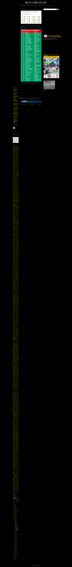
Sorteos (15, 461)
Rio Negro (16, 432)
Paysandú (14, 398)
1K (15, 148)
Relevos (17, 425)
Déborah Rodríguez (15, 268)
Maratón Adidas (16, 350)
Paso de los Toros (15, 397)
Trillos (13, 475)
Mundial (17, 368)
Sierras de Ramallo (14, 458)
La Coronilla (16, 331)
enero (15, 557)
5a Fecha (15, 156)
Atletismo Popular (16, 175)
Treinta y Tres (16, 474)
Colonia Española (15, 243)
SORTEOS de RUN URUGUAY (15, 110)
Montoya (14, 367)
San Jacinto (16, 441)
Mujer (14, 368)
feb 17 (15, 540)
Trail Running (15, 472)
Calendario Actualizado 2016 (15, 198)
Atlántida (17, 174)
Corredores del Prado (15, 254)
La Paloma (15, 333)
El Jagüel (16, 281)
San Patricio (16, 444)
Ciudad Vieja (16, 235)
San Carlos (16, 439)
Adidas (15, 162)
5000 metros (17, 155)
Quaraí (15, 417)
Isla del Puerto (14, 316)
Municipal (16, 370)
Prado (17, 406)
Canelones (15, 217)
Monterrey (16, 365)
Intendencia (17, 312)
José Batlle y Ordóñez (16, 320)
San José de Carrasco (15, 443)
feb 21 (15, 536)
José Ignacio (15, 321)
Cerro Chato (17, 226)
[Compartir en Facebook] (25, 101)
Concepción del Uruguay (15, 249)
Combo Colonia (15, 247)
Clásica (14, 236)
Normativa (16, 374)
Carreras (17, 223)
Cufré (13, 266)
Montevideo (15, 366)
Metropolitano (14, 363)
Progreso (17, 407)
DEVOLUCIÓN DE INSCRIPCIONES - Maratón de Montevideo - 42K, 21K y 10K (15, 90)
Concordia (17, 250)
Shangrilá (15, 457)
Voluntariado (14, 489)
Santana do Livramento (15, 451)
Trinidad (15, 475)
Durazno (16, 276)
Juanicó (16, 323)
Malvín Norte (14, 348)
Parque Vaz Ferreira (15, 394)
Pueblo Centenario (15, 410)
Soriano (17, 460)
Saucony (14, 454)
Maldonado (16, 346)
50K (13, 156)
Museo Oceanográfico (15, 370)
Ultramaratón (14, 478)
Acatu (17, 161)
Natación (14, 371)
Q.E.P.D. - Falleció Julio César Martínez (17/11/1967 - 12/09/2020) (15, 93)
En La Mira (15, 283)
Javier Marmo (14, 319)
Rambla (14, 419)
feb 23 (15, 534)
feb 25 (15, 532)
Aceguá (14, 162)
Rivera (17, 433)
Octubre (14, 378)
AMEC (13, 168)
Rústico (14, 437)
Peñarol (14, 399)
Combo (17, 246)
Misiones (14, 365)
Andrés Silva (15, 168)
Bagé (16, 178)
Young (13, 492)
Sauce (17, 453)
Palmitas (16, 382)
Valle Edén (15, 482)
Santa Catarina (15, 448)
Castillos (15, 225)
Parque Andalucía (16, 385)
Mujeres (16, 368)
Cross (16, 261)
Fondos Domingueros (15, 298)
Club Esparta (16, 238)
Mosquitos (16, 367)
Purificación (14, 417)
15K (16, 147)
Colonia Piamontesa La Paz (15, 245)
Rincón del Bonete (16, 430)
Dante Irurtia (17, 267)
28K (13, 152)
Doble (16, 274)
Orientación (16, 381)
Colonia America (16, 241)
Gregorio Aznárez (16, 303)
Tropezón (17, 475)
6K (17, 157)
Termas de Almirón (16, 468)
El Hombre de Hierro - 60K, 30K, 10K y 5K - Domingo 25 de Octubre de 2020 (51, 55)
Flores (15, 294)
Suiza (15, 465)
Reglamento (15, 425)
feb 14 (15, 543)
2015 (17, 149)
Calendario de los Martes (15, 199)
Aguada (16, 164)
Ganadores (17, 300)
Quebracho (17, 417)
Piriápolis (14, 401)
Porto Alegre (16, 405)
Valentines (17, 481)
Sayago (15, 454)
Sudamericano (17, 462)
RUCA (15, 436)
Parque (14, 385)
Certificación (17, 230)
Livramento (15, 342)
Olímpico (15, 380)
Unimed (16, 478)
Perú (14, 400)
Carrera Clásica (14, 221)
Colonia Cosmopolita (15, 242)
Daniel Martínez (14, 267)
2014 (16, 149)
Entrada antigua (39, 104)
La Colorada (16, 330)
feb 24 (15, 533)
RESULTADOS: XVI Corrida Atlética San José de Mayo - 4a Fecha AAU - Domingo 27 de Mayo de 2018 (15, 113)
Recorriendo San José (15, 423)
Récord (16, 420)
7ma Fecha (16, 159)
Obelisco (17, 377)
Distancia (15, 274)
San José (17, 442)
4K (14, 154)
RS (13, 436)
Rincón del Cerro (15, 431)
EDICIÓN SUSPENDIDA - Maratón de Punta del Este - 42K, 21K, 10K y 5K (15, 100)
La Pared (14, 334)
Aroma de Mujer (16, 173)
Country (14, 260)
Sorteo (13, 461)
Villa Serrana (15, 488)
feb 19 (15, 538)
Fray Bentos (14, 299)
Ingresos (14, 309)
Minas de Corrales (15, 364)
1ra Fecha (14, 149)
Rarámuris (17, 419)
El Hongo (14, 281)
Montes (17, 365)
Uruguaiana (17, 479)
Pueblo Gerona (15, 411)
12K (14, 147)
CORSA (16, 258)
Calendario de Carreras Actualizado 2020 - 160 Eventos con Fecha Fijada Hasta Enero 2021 (15, 104)
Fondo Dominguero (15, 297)
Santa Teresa (14, 450)
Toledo (14, 470)
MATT (16, 356)
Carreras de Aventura (15, 224)
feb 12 (15, 545)
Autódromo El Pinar (16, 176)
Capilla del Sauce (16, 219)
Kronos (17, 327)
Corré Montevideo (15, 252)
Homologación (15, 307)
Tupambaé (16, 476)
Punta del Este (16, 415)
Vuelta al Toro (17, 490)
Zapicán (17, 492)
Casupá (16, 225)
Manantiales (14, 349)
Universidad (14, 479)
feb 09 (15, 547)
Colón (17, 240)
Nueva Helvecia (15, 375)
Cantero (14, 219)
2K (16, 152)
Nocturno (14, 374)
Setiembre (16, 456)
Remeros (16, 426)
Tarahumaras (14, 467)
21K (13, 150)
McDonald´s (15, 357)
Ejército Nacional (16, 278)
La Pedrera (17, 334)
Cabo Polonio (14, 194)
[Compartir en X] (24, 101)
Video (14, 485)
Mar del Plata (17, 349)
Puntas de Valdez (16, 416)
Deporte (17, 268)
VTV (15, 490)
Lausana (14, 339)
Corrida (17, 254)
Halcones (14, 306)
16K (17, 147)
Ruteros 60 (17, 437)
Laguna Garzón (14, 336)
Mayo (13, 357)
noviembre (15, 510)
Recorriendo (17, 422)
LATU (17, 338)
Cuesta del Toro (16, 265)
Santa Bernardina (15, 447)
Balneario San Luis (15, 182)
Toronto (14, 471)
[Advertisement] (31, 90)
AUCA (13, 176)
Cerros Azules (14, 230)
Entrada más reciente (23, 104)
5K (17, 156)
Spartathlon (17, 461)
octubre (15, 511)
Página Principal (31, 104)
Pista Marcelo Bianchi (16, 403)
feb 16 (15, 541)
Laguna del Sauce (16, 335)
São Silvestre (14, 452)
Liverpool (14, 341)
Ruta (15, 437)
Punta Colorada (16, 414)
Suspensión (17, 465)
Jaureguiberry (17, 318)
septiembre (15, 512)
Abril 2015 (15, 161)
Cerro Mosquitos (14, 229)
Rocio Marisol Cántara (16, 434)
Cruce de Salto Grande (15, 263)
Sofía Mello (16, 459)
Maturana (17, 356)
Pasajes (17, 394)
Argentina (14, 172)
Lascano (16, 338)
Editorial (16, 277)
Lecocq (17, 339)
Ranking (16, 419)
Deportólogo (16, 269)
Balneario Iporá (15, 180)
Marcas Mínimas (16, 354)
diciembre (15, 509)
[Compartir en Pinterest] (26, 101)
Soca (14, 459)
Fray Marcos (17, 299)
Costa (17, 258)
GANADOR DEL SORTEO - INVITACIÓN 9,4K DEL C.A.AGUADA (16, 529)
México (16, 363)
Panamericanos (16, 383)
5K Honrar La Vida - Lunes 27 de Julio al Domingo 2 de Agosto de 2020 (15, 117)
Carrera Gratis (15, 223)
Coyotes (16, 260)
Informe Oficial (16, 308)
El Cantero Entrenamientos (15, 279)
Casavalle (17, 224)
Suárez (13, 462)
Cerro (15, 226)
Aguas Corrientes (16, 165)
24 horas (14, 151)
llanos (17, 342)
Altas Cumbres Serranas (16, 167)
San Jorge (15, 442)
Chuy (16, 231)
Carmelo (14, 220)
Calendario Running (15, 201)
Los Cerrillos (17, 343)
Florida (14, 295)
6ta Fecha (15, 158)
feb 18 (15, 539)
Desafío (17, 269)
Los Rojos (16, 345)
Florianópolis (17, 294)
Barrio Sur (16, 187)
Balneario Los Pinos (16, 181)
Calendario (17, 194)
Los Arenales (14, 343)
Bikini (17, 190)
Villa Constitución (16, 485)
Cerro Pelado (17, 229)
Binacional (14, 191)
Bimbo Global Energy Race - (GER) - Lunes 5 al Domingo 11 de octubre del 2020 (15, 97)
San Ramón (16, 445)
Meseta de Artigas (16, 362)
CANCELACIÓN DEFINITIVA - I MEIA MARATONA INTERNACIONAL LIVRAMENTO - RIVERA (15, 121)
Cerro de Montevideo (15, 227)
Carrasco (17, 220)
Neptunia (14, 372)
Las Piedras (14, 338)
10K (15, 146)
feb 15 (15, 542)
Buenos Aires (16, 193)
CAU (17, 225)
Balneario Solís (15, 183)
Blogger (39, 565)
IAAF (17, 307)
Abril (13, 161)
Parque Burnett (17, 386)
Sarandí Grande (15, 453)
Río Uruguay (15, 433)
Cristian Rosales (14, 261)
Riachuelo (15, 428)
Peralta (15, 399)
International (17, 313)
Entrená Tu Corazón (15, 285)
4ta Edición (16, 154)
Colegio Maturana (15, 240)
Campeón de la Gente (15, 203)
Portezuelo (14, 405)
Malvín (17, 347)
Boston (16, 192)
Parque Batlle (14, 386)
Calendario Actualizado (15, 197)
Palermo (14, 382)
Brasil (17, 192)
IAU (13, 308)
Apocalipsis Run (16, 170)
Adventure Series (16, 163)
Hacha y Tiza (16, 305)
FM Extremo (16, 295)
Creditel (17, 260)
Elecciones (14, 282)
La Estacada (14, 332)
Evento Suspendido (15, 289)
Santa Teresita (17, 450)
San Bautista (14, 439)
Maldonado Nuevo (15, 347)
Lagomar (14, 335)
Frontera (14, 300)
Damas (17, 266)
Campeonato (14, 204)
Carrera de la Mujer (16, 222)
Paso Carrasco (16, 395)
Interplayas (14, 314)
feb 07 (15, 549)
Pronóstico (14, 408)
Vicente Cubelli (15, 484)
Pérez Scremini (17, 399)
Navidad (16, 371)
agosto (15, 513)
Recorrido (14, 422)
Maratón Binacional (15, 351)
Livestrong (17, 341)
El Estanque (17, 280)
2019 (14, 505)
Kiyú (15, 327)
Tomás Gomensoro (16, 470)
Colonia (14, 241)
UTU (13, 481)
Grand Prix (14, 302)
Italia (13, 317)
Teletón (17, 467)
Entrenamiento (15, 286)
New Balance (16, 372)
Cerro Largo (16, 228)
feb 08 (15, 548)
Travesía (14, 473)
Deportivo (14, 269)
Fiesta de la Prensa (16, 291)
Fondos (17, 297)
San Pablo (14, 444)
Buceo (14, 193)
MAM (16, 348)
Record (14, 420)
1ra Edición (17, 148)
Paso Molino (16, 397)
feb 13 (15, 544)
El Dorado (15, 280)
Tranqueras (17, 472)
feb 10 (15, 546)
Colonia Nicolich (16, 244)
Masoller (14, 356)
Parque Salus (17, 393)
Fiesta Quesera (15, 293)
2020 (14, 504)
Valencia (15, 481)
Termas (14, 468)
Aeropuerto (14, 164)
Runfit (16, 436)
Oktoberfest (16, 378)
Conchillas (14, 250)
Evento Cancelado (16, 288)
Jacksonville (17, 317)
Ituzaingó (15, 317)
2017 (14, 507)
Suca (15, 462)
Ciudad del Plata (15, 234)
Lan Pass (17, 336)
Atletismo (14, 175)
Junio (17, 324)
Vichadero (17, 484)
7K (17, 158)
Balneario (17, 178)
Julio (16, 324)
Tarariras (16, 467)
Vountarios (14, 490)
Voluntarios (17, 489)
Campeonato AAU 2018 (16, 206)
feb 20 (15, 537)
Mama (17, 348)
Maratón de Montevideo (15, 353)
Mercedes (14, 362)
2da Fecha (15, 152)
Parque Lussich (15, 390)
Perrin (13, 400)
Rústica (17, 436)
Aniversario (16, 169)
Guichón (14, 305)
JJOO (13, 320)
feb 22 (15, 535)
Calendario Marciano (15, 200)
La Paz (15, 334)
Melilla (17, 360)
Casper (13, 225)
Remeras (14, 426)
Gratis (16, 302)
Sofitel (17, 459)
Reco (13, 420)
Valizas (13, 482)
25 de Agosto (16, 151)
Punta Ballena (15, 413)
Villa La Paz (16, 487)
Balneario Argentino (15, 179)
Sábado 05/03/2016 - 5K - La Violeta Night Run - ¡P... (16, 525)
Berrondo (15, 189)
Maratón (14, 350)
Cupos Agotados (15, 266)
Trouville (14, 476)
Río (17, 431)
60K (13, 157)
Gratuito (14, 303)
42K (15, 153)
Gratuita (17, 302)
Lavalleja (16, 339)
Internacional (14, 313)
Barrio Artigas (15, 186)
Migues (17, 363)
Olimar (17, 378)
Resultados (14, 427)
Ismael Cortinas (17, 316)
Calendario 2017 (14, 195)
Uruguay (14, 480)
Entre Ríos (14, 284)
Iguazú (14, 308)
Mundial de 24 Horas (15, 369)
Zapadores (15, 492)
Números (14, 377)
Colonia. (16, 246)
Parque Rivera (16, 392)
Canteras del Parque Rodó (15, 218)
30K (17, 152)
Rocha (13, 434)
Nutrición (16, 377)
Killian (13, 327)
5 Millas (15, 155)
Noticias (17, 374)
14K (15, 147)
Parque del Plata (15, 388)
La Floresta (16, 332)
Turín (17, 476)
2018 (14, 506)
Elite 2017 (16, 282)
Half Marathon (16, 306)
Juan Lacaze (15, 322)
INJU (16, 309)
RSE (14, 436)
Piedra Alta (16, 400)
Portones (13, 406)
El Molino (17, 281)
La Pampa (17, 333)
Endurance (17, 283)
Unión (17, 478)
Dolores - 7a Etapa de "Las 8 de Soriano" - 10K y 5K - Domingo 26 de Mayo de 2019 (15, 108)
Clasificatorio (16, 236)
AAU (15, 160)
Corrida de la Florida (15, 255)
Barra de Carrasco (16, 184)
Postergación (15, 406)
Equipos (17, 286)
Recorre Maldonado (15, 421)
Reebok (14, 424)
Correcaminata (16, 253)
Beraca (13, 189)
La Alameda (16, 328)
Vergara (17, 483)
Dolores (17, 275)
